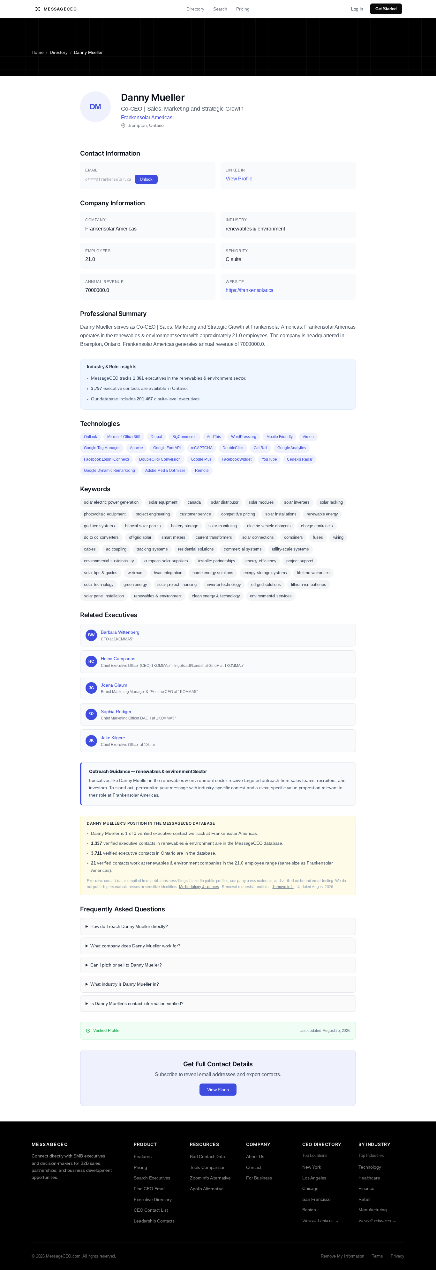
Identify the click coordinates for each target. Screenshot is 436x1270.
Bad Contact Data (207, 1156)
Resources (204, 1144)
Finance (366, 1188)
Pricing (243, 8)
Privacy (397, 1256)
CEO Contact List (151, 1210)
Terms (377, 1256)
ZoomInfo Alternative (210, 1177)
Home (37, 52)
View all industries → (377, 1220)
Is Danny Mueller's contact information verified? (137, 1003)
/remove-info (283, 887)
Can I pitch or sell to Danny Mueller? (126, 964)
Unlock (146, 179)
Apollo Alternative (207, 1188)
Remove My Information (342, 1256)
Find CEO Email (149, 1188)
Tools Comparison (207, 1167)
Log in (357, 8)
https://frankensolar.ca (250, 290)
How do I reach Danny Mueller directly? (129, 926)
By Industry (374, 1144)
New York (311, 1167)
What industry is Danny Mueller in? (124, 984)
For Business (259, 1177)
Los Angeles (314, 1177)
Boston (309, 1209)
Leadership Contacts (154, 1220)
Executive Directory (153, 1199)
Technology (369, 1167)
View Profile (239, 178)
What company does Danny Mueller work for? (135, 945)
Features (143, 1156)
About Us (255, 1156)
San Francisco (316, 1199)
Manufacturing (372, 1209)
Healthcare (369, 1177)
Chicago (310, 1188)
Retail (364, 1199)
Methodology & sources (199, 887)
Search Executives (152, 1177)
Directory (195, 8)
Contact (253, 1167)
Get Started (386, 8)
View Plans (218, 1089)
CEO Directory (322, 1144)
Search (220, 8)
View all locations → (320, 1220)
